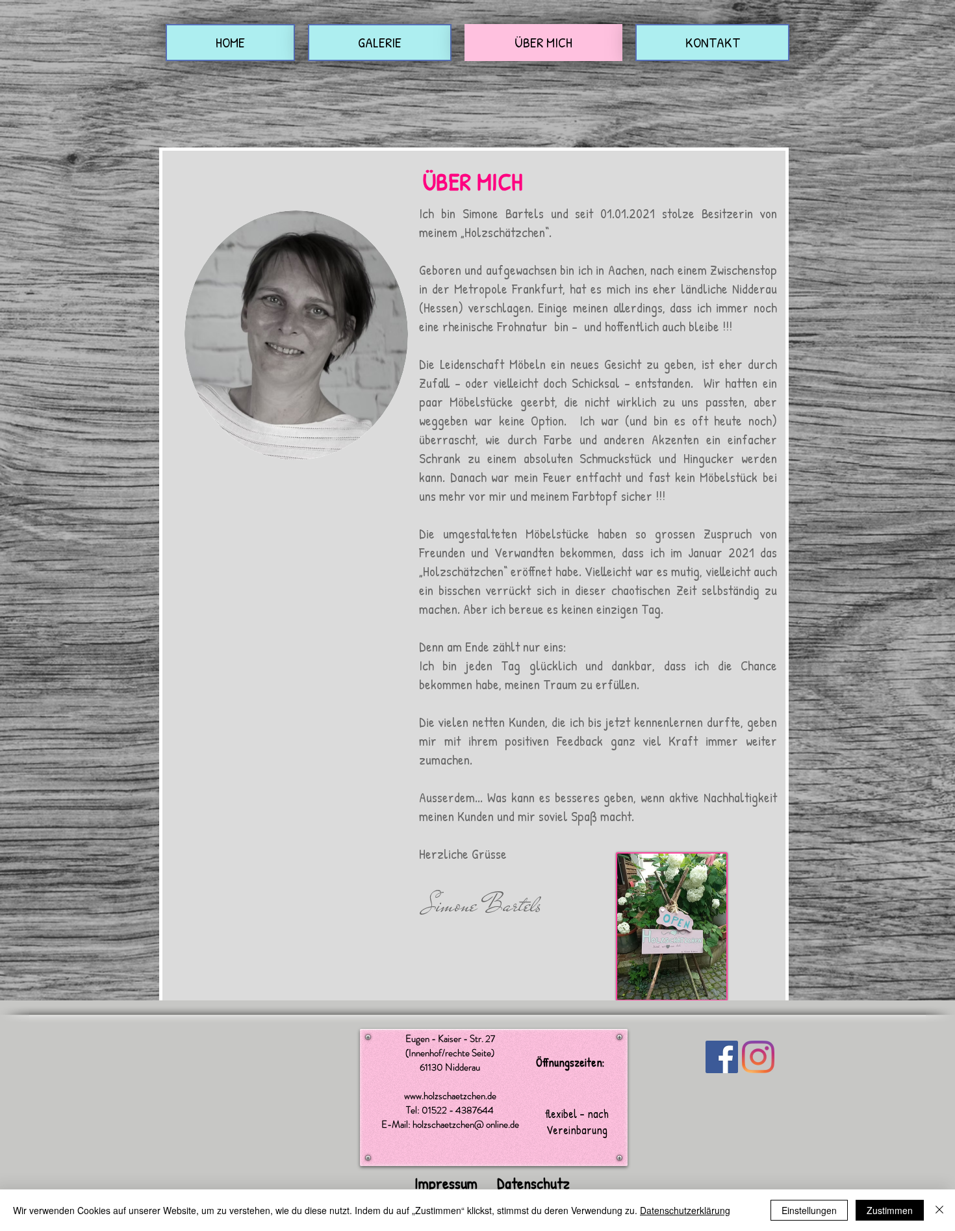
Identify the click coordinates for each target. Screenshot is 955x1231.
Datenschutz (533, 1183)
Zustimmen (890, 1210)
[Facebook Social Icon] (722, 1057)
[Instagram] (758, 1057)
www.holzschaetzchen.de (450, 1096)
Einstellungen (809, 1210)
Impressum (446, 1183)
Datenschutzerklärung (685, 1210)
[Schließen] (939, 1210)
